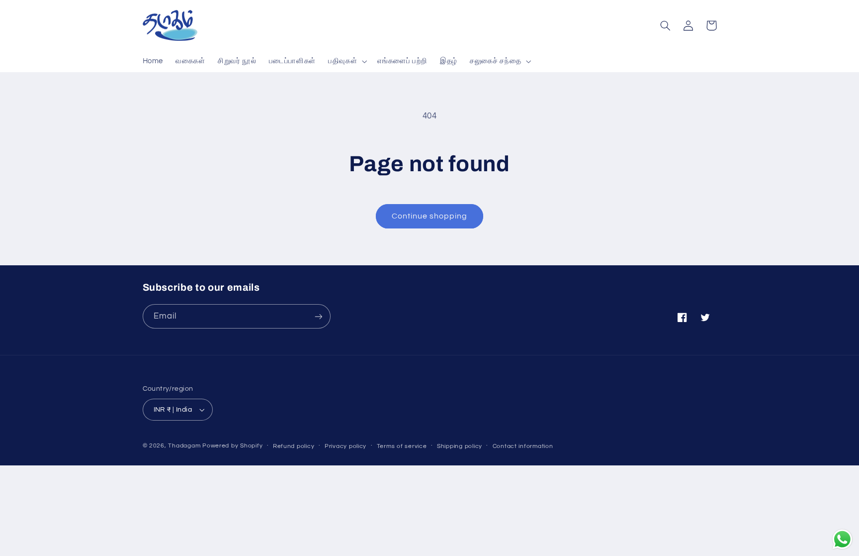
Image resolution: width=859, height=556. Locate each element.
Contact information (523, 446)
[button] (346, 61)
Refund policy (294, 446)
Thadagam (184, 445)
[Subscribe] (318, 316)
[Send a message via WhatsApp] (842, 539)
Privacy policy (345, 446)
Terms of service (402, 446)
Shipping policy (459, 446)
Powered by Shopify (232, 445)
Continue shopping (430, 216)
